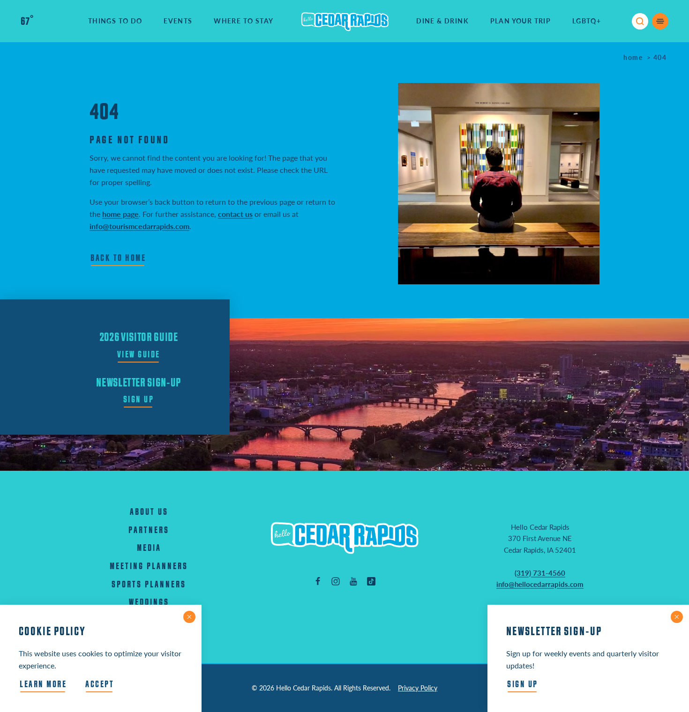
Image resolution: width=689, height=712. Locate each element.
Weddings (149, 602)
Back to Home (118, 258)
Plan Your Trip (520, 20)
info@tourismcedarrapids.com (139, 226)
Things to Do (115, 20)
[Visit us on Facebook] (318, 581)
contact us (235, 213)
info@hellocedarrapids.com (540, 584)
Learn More (43, 684)
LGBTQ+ (586, 20)
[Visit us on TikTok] (371, 581)
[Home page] (345, 21)
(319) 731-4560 (540, 573)
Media (149, 548)
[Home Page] (344, 537)
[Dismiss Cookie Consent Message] (189, 617)
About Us (149, 512)
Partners (148, 530)
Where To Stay (243, 20)
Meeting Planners (149, 566)
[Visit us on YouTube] (353, 581)
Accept (99, 684)
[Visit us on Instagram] (335, 581)
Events (178, 20)
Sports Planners (149, 584)
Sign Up (138, 399)
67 (27, 21)
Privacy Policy (417, 687)
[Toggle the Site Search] (640, 21)
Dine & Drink (442, 20)
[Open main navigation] (660, 21)
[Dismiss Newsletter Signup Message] (677, 617)
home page (120, 213)
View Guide (138, 354)
